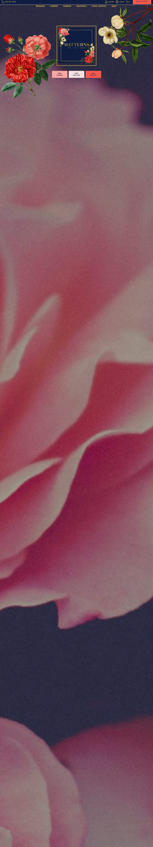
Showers (67, 6)
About (114, 6)
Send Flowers (59, 74)
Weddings (40, 6)
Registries (82, 6)
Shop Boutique (76, 74)
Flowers (54, 6)
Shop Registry (93, 74)
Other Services (99, 6)
